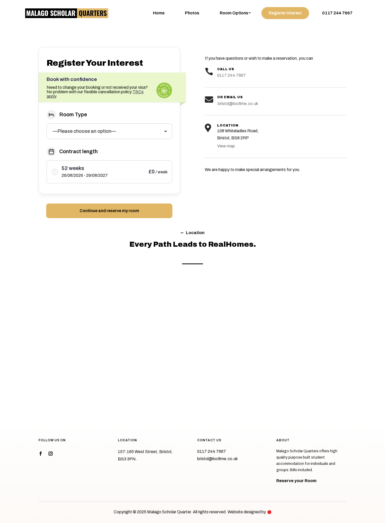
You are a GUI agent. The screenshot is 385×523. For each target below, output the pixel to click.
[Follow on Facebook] (40, 453)
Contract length (78, 151)
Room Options (234, 13)
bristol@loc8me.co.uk (237, 103)
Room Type (73, 114)
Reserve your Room (296, 480)
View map (226, 146)
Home (158, 13)
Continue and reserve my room (109, 210)
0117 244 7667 (337, 13)
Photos (192, 13)
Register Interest (285, 13)
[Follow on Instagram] (50, 453)
